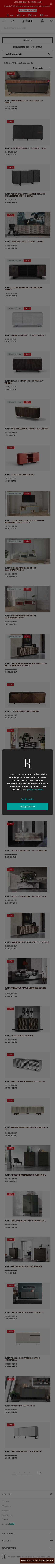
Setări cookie (27, 799)
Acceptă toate (27, 806)
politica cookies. (35, 789)
